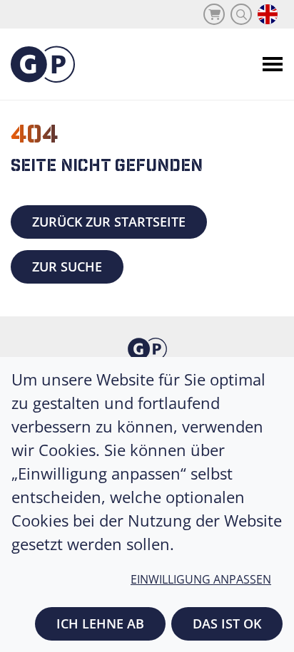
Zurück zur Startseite (109, 221)
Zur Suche (67, 266)
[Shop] (214, 14)
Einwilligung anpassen (201, 579)
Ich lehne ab (100, 623)
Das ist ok (227, 623)
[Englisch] (268, 14)
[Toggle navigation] (272, 64)
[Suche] (241, 14)
